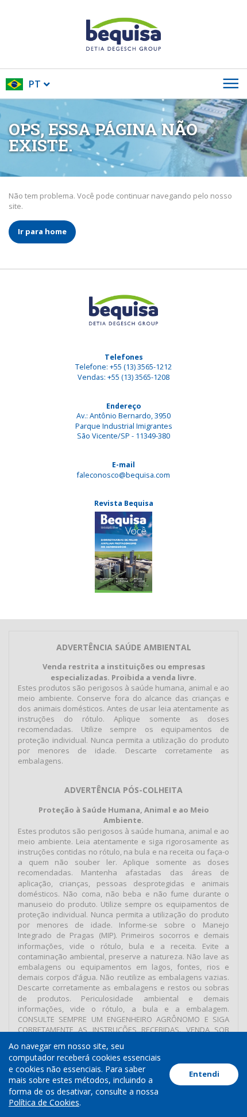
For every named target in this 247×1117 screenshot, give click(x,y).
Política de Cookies (44, 1102)
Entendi (204, 1074)
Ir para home (42, 231)
